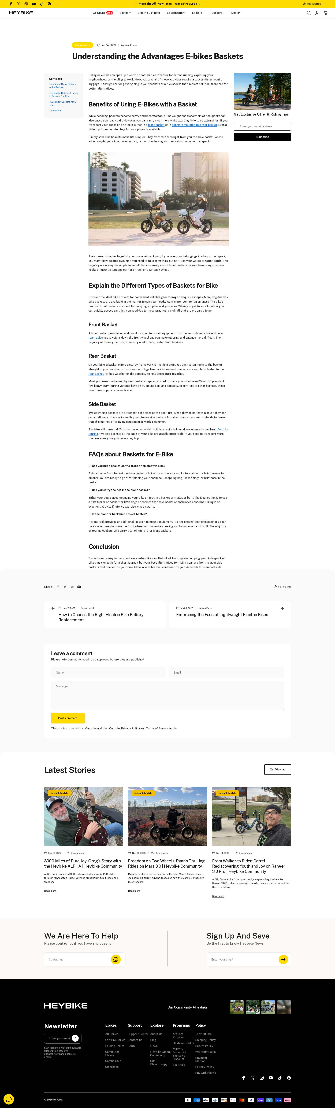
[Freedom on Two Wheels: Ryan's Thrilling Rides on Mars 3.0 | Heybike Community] (167, 816)
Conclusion (55, 110)
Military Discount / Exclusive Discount (179, 1054)
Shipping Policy (205, 1040)
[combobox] (314, 4)
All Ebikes (111, 1034)
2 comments (245, 853)
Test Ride (179, 1064)
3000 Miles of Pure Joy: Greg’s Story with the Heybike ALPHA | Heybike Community (83, 863)
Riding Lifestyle (59, 793)
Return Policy (204, 1046)
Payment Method (201, 1059)
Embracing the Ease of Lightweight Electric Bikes (222, 614)
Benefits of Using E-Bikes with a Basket (62, 86)
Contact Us (135, 1040)
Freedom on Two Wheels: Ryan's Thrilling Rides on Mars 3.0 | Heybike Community (166, 863)
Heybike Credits (183, 1043)
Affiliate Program (178, 1035)
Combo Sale (113, 1061)
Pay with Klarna (205, 1072)
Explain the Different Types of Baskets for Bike (63, 94)
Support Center (138, 1034)
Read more (50, 890)
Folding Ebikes (114, 1046)
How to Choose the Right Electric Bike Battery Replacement (101, 617)
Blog (153, 1040)
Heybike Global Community (160, 1053)
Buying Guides (82, 45)
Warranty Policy (206, 1052)
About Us (156, 1034)
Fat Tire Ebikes (115, 1040)
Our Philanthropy (158, 1062)
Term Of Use (203, 1034)
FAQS (131, 1046)
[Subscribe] (283, 959)
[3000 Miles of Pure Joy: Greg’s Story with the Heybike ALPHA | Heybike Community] (83, 816)
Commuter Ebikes (112, 1053)
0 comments (284, 587)
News (154, 1046)
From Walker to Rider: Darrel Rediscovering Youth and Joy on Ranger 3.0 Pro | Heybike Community (248, 866)
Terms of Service (157, 728)
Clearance (112, 1067)
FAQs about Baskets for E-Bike (63, 103)
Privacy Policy (130, 728)
